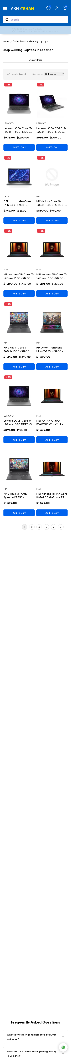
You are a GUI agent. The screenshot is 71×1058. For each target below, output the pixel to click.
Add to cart (19, 147)
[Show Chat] (63, 1047)
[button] (5, 8)
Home (6, 41)
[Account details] (56, 8)
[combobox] (35, 19)
